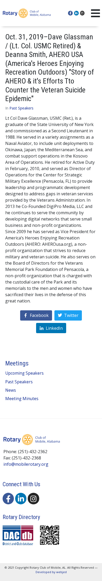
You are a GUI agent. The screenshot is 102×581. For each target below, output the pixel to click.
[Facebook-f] (70, 13)
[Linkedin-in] (76, 13)
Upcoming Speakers (24, 373)
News (10, 390)
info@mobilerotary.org (25, 464)
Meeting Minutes (21, 398)
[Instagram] (82, 13)
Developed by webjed (51, 572)
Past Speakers (21, 108)
